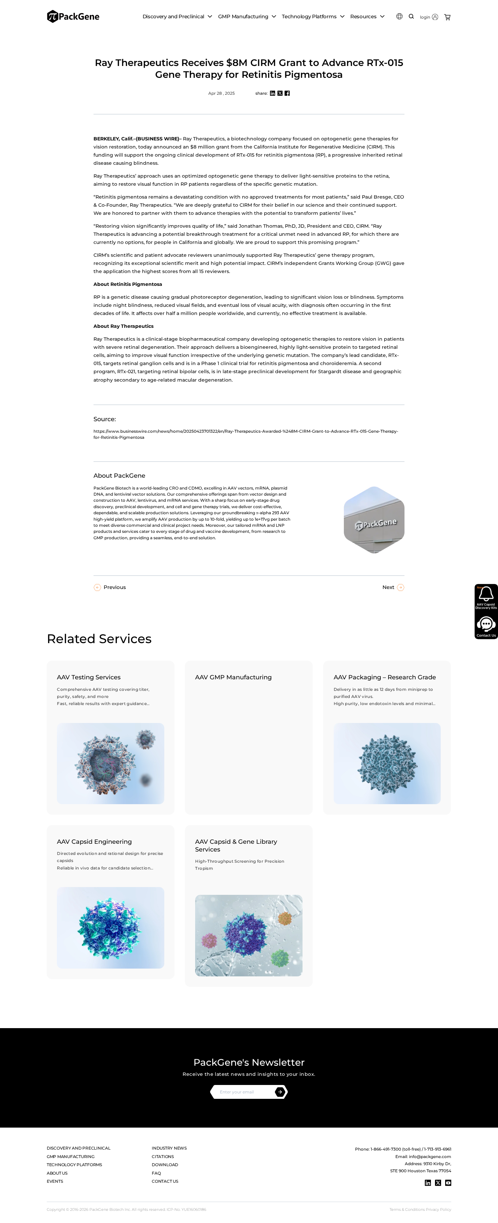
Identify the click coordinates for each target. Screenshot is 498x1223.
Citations (163, 1156)
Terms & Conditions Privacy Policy (420, 1209)
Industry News (169, 1148)
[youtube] (448, 1183)
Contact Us (165, 1181)
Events (55, 1181)
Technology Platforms (74, 1164)
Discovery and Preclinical (78, 1148)
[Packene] (73, 16)
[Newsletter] (280, 1092)
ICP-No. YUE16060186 (186, 1209)
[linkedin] (428, 1183)
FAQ (156, 1173)
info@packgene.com (430, 1156)
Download (165, 1164)
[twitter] (438, 1183)
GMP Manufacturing (71, 1156)
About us (57, 1173)
